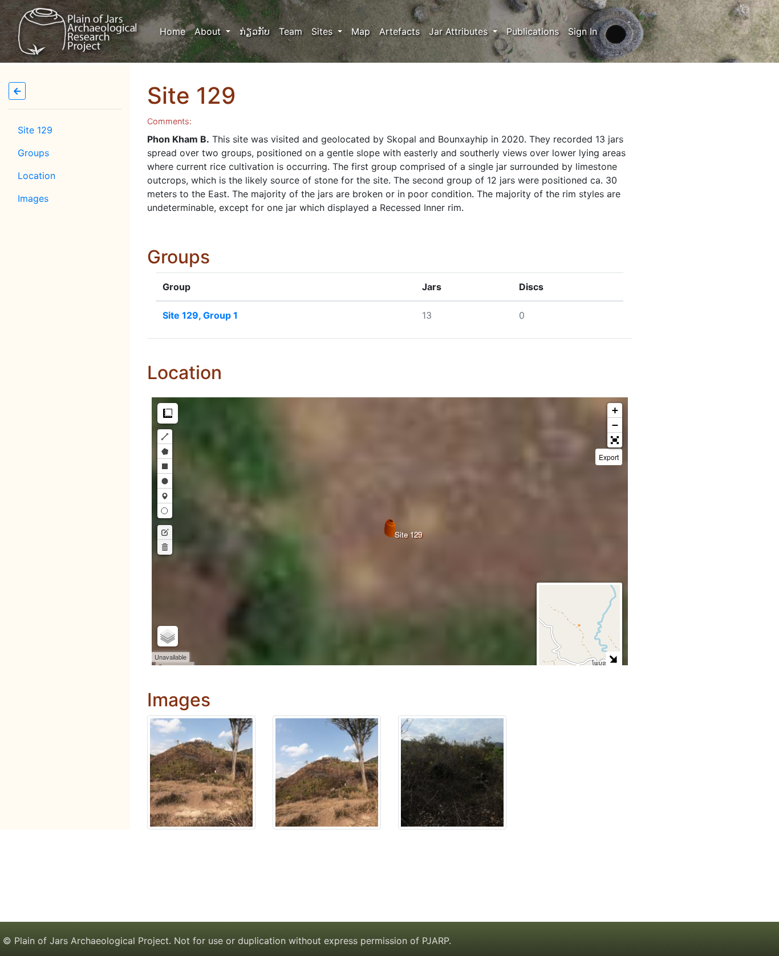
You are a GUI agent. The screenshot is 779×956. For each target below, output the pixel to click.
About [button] (209, 31)
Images (33, 198)
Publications (532, 31)
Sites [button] (323, 31)
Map (360, 31)
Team (290, 31)
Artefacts (399, 31)
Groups (33, 152)
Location (36, 175)
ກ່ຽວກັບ (255, 31)
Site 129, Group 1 (200, 315)
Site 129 (35, 130)
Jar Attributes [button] (459, 31)
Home (175, 31)
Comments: (169, 121)
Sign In (582, 31)
